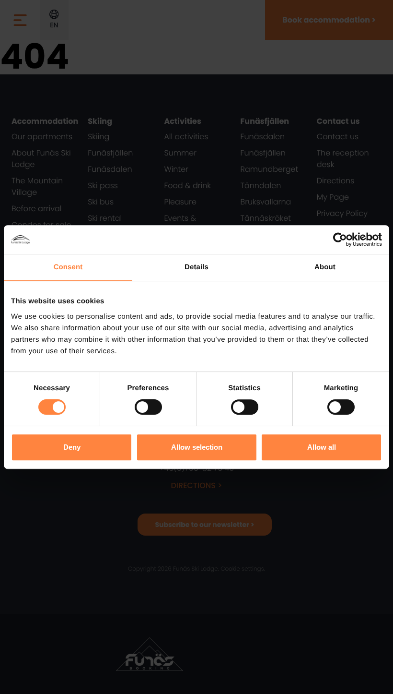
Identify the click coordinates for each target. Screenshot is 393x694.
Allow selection (196, 447)
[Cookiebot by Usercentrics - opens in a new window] (340, 239)
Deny (72, 447)
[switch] (148, 407)
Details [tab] (196, 267)
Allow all (321, 447)
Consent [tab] (68, 267)
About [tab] (324, 267)
